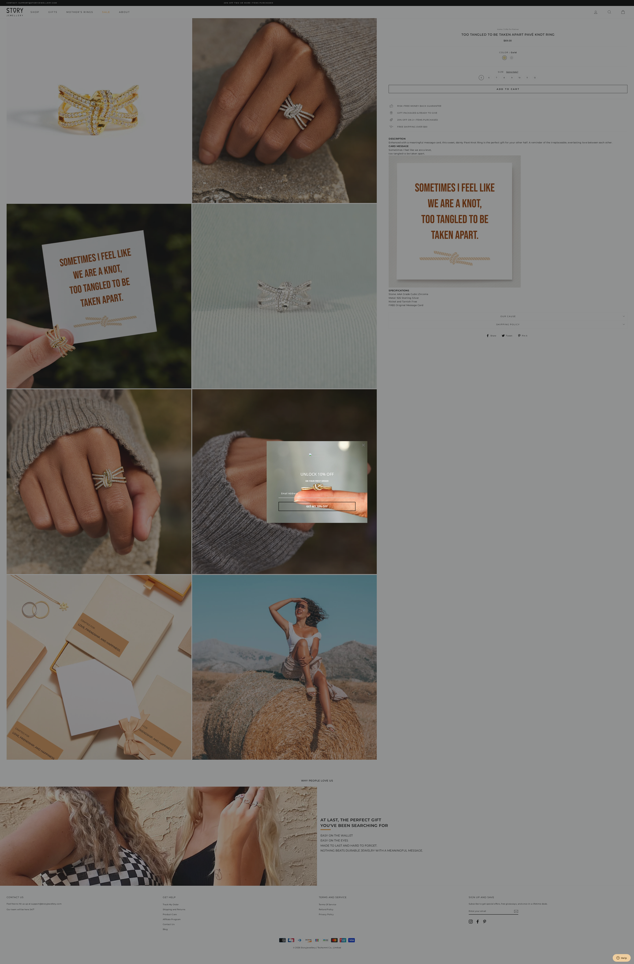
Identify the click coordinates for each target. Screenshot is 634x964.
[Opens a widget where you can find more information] (622, 958)
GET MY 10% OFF (317, 506)
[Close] (363, 445)
